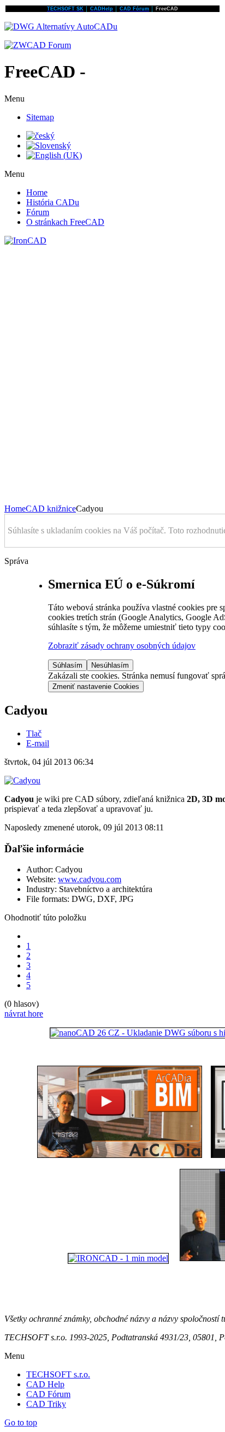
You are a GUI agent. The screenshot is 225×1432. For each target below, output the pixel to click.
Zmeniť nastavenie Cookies (95, 686)
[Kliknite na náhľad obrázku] (22, 780)
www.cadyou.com (89, 879)
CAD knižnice (51, 508)
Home (15, 508)
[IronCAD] (25, 240)
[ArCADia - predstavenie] (119, 1155)
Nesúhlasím (110, 665)
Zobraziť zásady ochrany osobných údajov (122, 645)
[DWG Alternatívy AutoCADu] (60, 26)
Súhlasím (67, 665)
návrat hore (23, 1013)
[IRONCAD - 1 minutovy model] (118, 1258)
